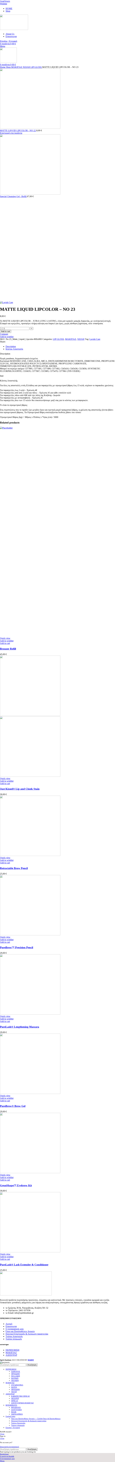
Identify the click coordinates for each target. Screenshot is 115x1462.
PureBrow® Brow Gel (12, 1106)
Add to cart (5, 331)
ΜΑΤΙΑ (14, 1387)
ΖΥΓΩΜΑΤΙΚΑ (17, 1385)
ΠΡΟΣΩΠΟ (15, 1374)
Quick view (5, 638)
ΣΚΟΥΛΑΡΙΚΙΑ (17, 1414)
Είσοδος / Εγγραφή (13, 1428)
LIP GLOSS (36, 67)
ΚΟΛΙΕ (13, 1412)
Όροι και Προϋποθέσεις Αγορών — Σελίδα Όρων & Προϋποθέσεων (36, 1419)
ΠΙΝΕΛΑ (14, 1401)
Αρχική (9, 1324)
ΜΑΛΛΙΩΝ (15, 1376)
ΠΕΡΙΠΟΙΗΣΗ (12, 1350)
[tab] (60, 346)
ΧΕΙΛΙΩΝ (15, 1380)
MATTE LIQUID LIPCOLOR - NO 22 (18, 130)
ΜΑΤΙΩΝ (14, 1378)
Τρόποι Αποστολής (14, 1336)
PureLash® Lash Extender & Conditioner (24, 1264)
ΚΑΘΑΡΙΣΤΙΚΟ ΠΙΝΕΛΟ (20, 1396)
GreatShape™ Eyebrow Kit (16, 1185)
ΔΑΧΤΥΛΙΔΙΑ (16, 1410)
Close (2, 1434)
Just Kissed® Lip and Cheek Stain (20, 788)
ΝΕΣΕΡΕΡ (15, 1398)
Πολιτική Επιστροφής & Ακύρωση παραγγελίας (27, 1334)
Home (3, 67)
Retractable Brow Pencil (14, 868)
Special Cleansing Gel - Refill (13, 196)
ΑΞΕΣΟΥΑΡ (11, 1355)
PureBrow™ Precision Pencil (16, 947)
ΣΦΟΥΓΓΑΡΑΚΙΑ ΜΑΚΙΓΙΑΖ (22, 1403)
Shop (8, 67)
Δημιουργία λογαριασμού (9, 1447)
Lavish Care (94, 339)
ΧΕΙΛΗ (27, 67)
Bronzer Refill (8, 648)
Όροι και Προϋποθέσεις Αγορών (20, 1331)
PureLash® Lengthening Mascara (19, 1026)
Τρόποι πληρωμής (14, 1339)
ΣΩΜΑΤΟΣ (15, 1371)
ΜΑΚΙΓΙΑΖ (17, 67)
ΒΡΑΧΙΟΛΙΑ (16, 1407)
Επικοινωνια (11, 1326)
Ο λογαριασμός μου (15, 1329)
